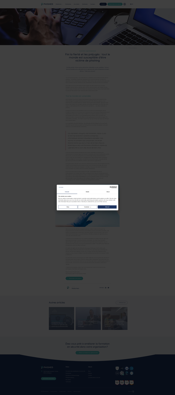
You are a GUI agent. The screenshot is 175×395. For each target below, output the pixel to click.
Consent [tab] (67, 191)
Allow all (107, 206)
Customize (86, 206)
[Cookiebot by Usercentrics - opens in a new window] (111, 187)
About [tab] (108, 191)
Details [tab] (87, 191)
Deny (68, 206)
